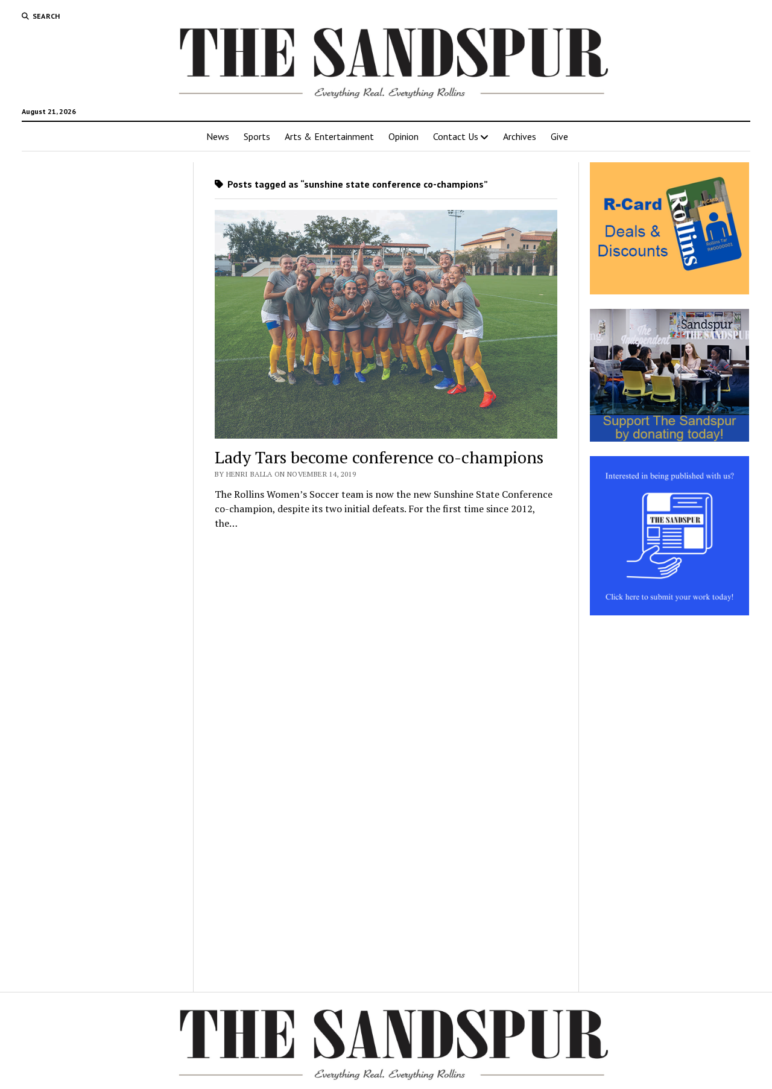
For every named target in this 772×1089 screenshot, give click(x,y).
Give (559, 136)
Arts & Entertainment (329, 136)
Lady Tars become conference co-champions (379, 457)
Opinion (403, 136)
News (217, 136)
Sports (257, 136)
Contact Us (455, 136)
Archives (519, 136)
